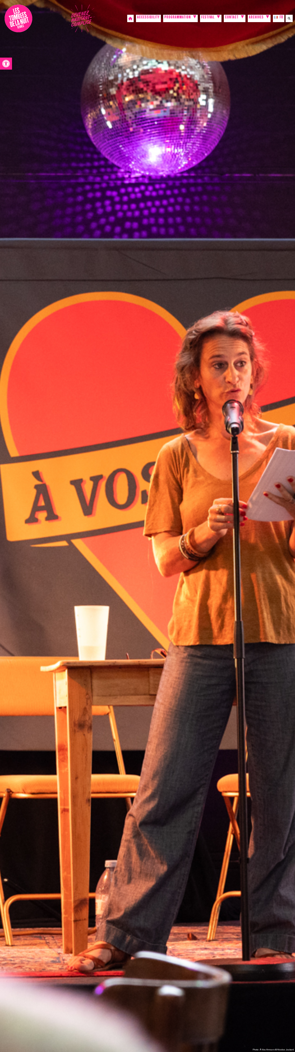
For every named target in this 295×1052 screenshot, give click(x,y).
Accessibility (148, 17)
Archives (256, 17)
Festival (208, 17)
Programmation (177, 17)
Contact (232, 17)
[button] (6, 64)
